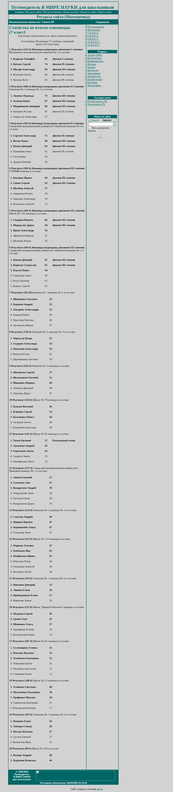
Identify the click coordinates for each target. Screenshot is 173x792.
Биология (92, 70)
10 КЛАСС (93, 42)
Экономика (93, 73)
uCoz (100, 789)
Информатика (95, 61)
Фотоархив (93, 29)
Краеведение (94, 79)
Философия (94, 85)
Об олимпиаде (95, 26)
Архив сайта (94, 55)
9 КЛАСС (93, 39)
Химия (91, 67)
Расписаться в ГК (97, 101)
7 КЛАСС (93, 32)
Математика (94, 58)
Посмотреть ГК (96, 104)
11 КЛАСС (93, 45)
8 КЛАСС (93, 36)
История (92, 82)
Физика (91, 64)
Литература (94, 76)
